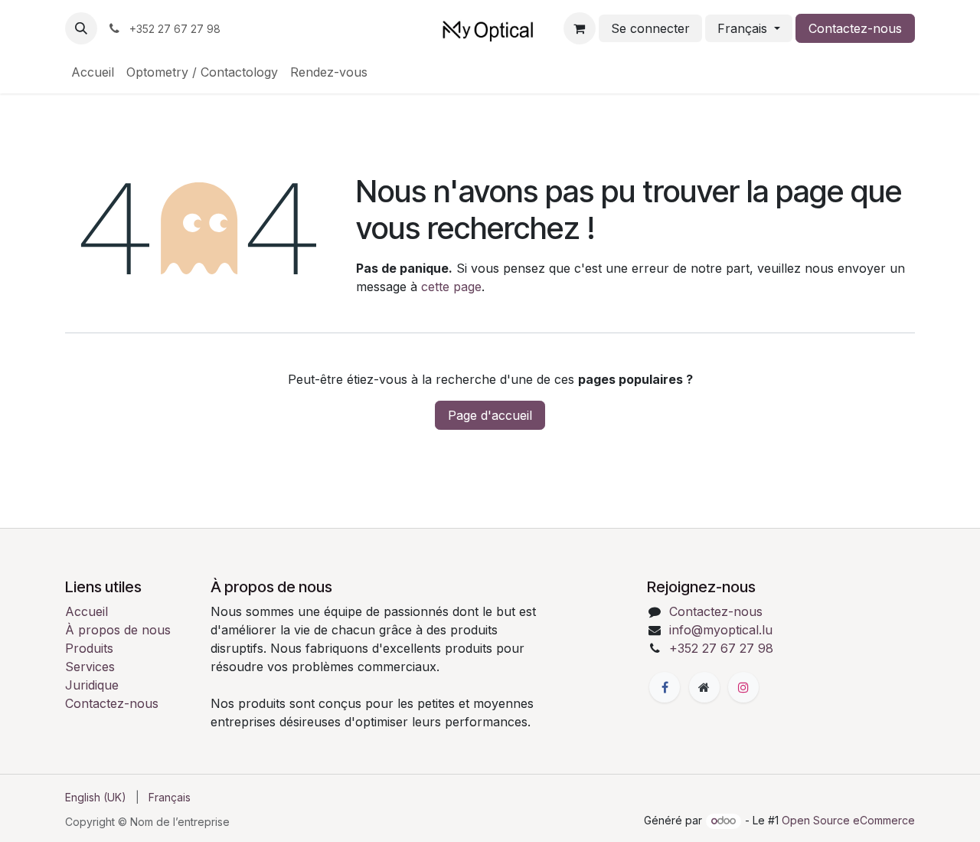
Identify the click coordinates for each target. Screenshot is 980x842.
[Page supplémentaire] (704, 687)
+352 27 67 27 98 (721, 648)
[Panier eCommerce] (580, 28)
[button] (81, 28)
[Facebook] (664, 687)
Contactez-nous (855, 28)
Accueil (86, 611)
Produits (89, 648)
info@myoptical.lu (721, 629)
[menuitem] (92, 72)
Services (90, 666)
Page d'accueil (490, 415)
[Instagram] (743, 687)
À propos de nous (118, 629)
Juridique (92, 685)
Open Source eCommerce (848, 820)
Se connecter (650, 28)
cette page (451, 286)
